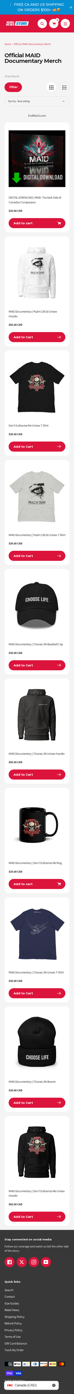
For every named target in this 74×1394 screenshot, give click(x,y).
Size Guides (12, 1303)
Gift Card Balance (16, 1343)
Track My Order (14, 1350)
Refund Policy (13, 1323)
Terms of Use (13, 1337)
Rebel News (12, 1310)
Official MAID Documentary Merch (32, 44)
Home (8, 44)
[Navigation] (65, 23)
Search (9, 1290)
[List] (64, 87)
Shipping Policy (14, 1317)
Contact (10, 1297)
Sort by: (12, 101)
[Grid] (51, 87)
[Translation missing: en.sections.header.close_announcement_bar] (71, 7)
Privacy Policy (13, 1330)
